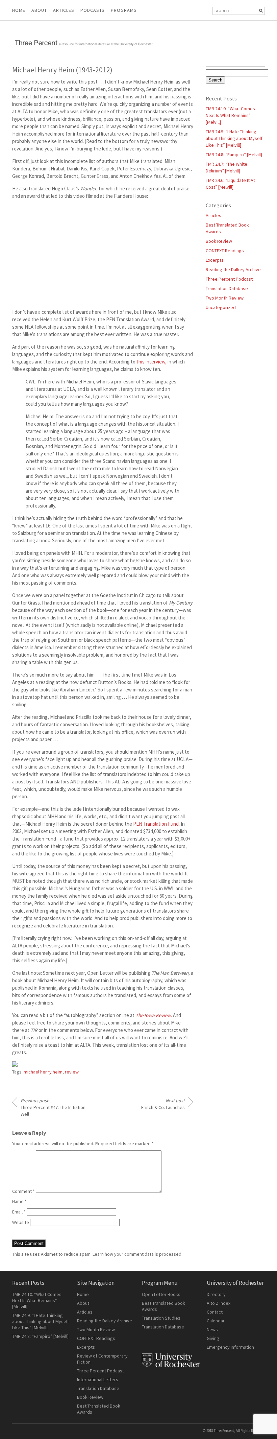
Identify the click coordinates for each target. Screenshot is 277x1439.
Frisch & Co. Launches (163, 1104)
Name (19, 1201)
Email (19, 1212)
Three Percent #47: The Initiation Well (53, 1107)
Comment (23, 1191)
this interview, (151, 361)
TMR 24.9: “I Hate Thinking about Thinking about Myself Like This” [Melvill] (234, 138)
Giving (213, 1338)
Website (20, 1222)
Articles (213, 215)
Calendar (216, 1321)
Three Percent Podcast (229, 279)
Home (18, 10)
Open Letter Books (161, 1294)
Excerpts (215, 260)
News (212, 1329)
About (39, 10)
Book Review (219, 241)
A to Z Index (218, 1303)
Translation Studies (161, 1318)
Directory (216, 1294)
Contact (215, 1312)
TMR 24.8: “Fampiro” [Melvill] (234, 154)
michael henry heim (43, 1072)
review (72, 1072)
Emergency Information (230, 1347)
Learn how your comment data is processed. (137, 1254)
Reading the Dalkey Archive (233, 269)
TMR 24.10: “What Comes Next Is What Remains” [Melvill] (230, 115)
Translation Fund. (156, 824)
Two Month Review (225, 298)
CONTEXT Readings (225, 250)
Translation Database (227, 288)
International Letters (97, 1379)
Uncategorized (221, 307)
